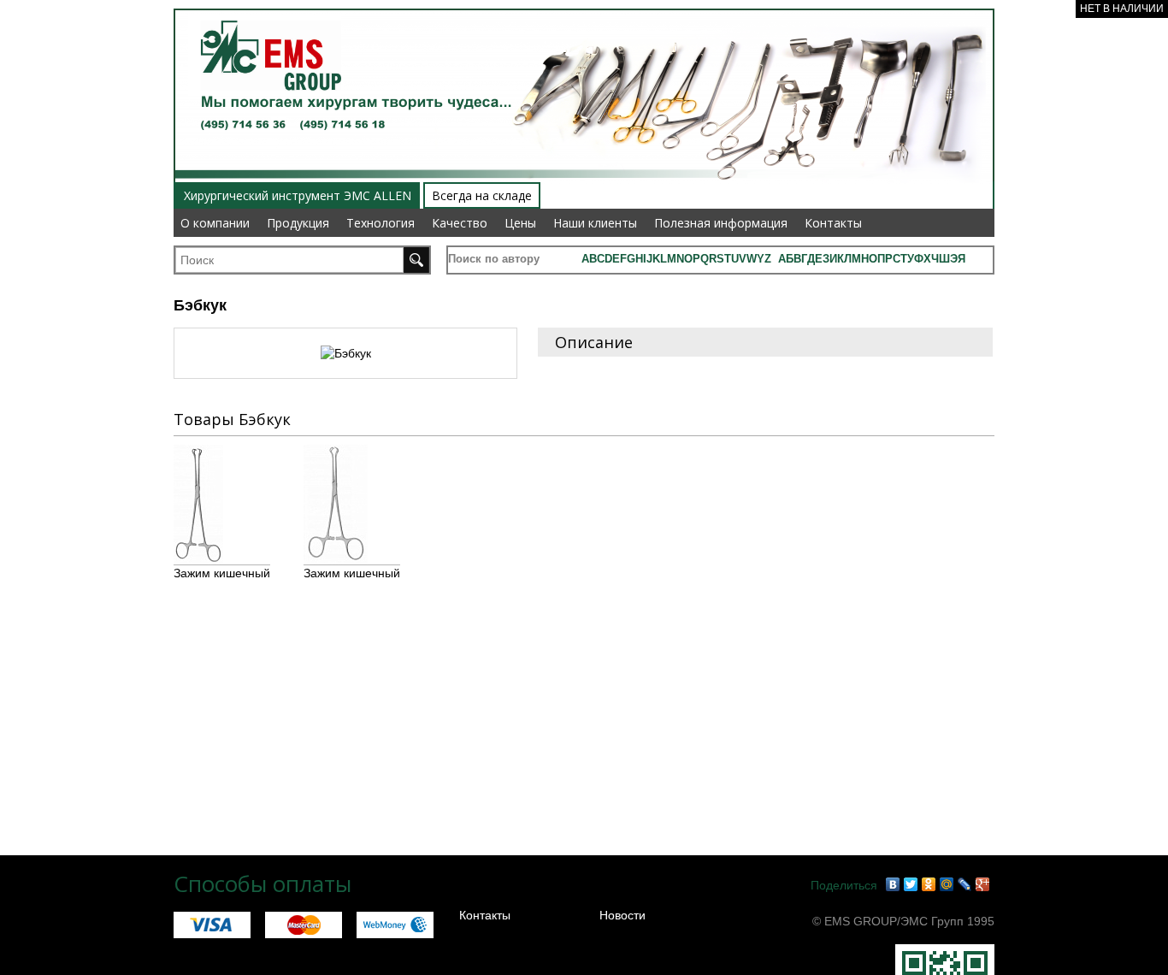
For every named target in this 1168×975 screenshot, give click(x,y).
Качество (459, 223)
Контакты (833, 223)
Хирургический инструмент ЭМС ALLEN (297, 195)
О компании (215, 223)
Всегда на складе (482, 195)
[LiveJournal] (965, 884)
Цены (520, 223)
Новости (622, 915)
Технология (380, 223)
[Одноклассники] (929, 884)
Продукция (298, 223)
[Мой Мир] (947, 884)
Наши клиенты (595, 223)
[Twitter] (911, 884)
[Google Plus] (983, 884)
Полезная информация (721, 223)
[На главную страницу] (264, 10)
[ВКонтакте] (893, 884)
